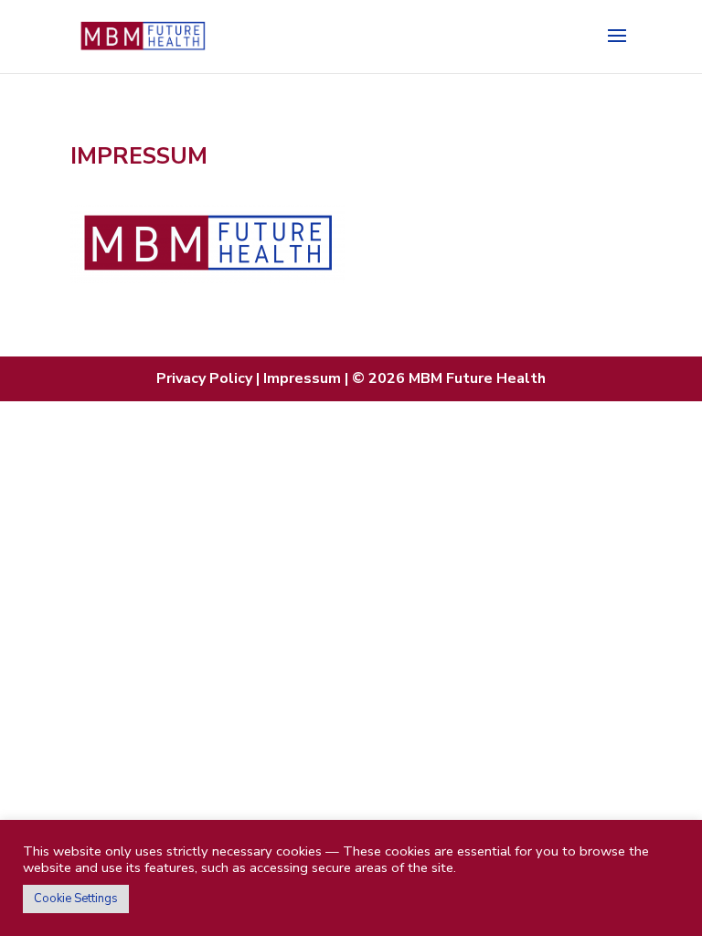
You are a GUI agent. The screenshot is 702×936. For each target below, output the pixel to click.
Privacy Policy (206, 378)
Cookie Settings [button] (76, 898)
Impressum (304, 378)
